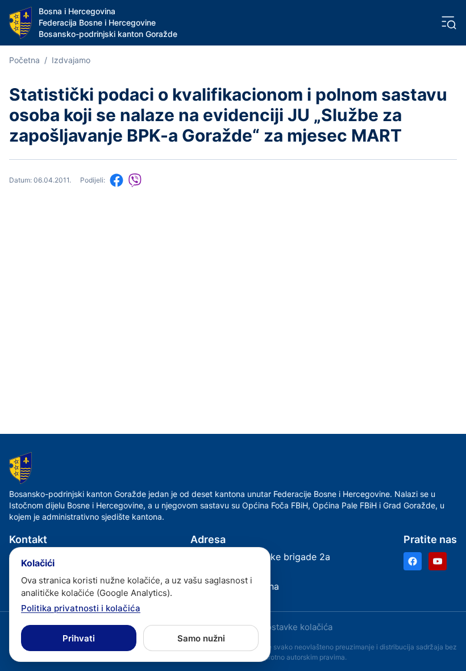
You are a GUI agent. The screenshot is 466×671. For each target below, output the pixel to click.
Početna (24, 60)
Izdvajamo (71, 60)
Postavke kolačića (296, 627)
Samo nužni (201, 638)
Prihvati (79, 638)
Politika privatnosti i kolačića (80, 608)
